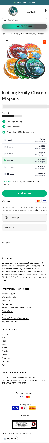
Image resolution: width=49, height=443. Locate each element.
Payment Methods (10, 321)
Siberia (5, 351)
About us (6, 300)
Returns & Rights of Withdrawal (15, 318)
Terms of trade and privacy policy (16, 307)
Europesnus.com (25, 433)
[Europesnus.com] (13, 11)
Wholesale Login (9, 297)
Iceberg (5, 334)
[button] (44, 11)
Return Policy (7, 311)
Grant (4, 354)
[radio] (24, 140)
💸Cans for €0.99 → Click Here (24, 2)
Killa (3, 337)
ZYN (3, 365)
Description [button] (9, 227)
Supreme (6, 358)
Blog (4, 314)
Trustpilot (31, 12)
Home (4, 34)
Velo (4, 344)
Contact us (7, 304)
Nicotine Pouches (9, 294)
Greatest (5, 361)
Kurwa (4, 347)
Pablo (4, 341)
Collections (14, 34)
